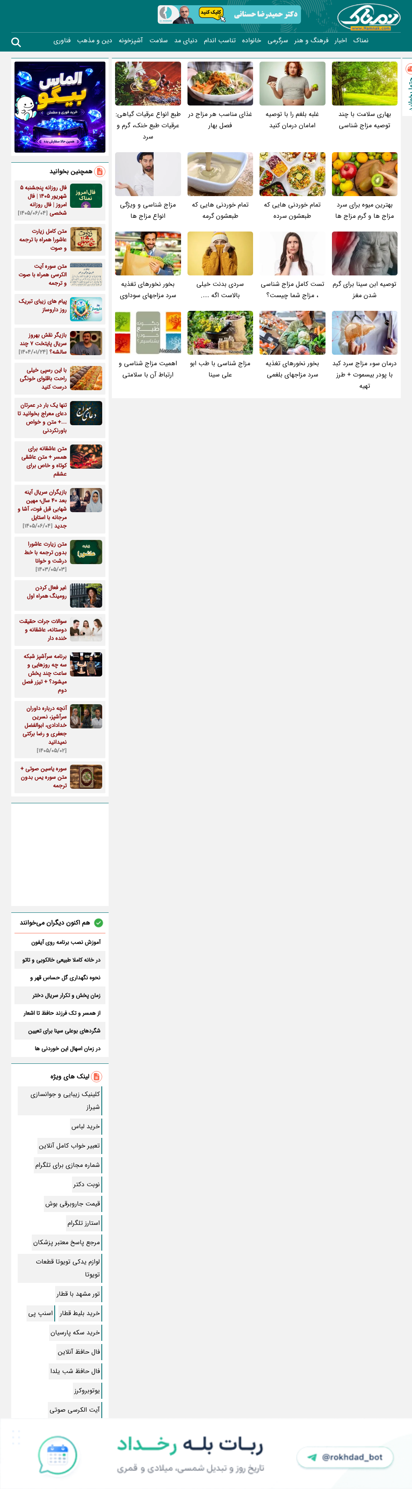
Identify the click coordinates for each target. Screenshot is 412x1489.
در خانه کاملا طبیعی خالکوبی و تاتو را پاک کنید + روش (62, 960)
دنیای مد (186, 40)
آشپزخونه (131, 40)
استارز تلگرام (84, 1223)
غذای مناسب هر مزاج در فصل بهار (220, 119)
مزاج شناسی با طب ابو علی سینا (220, 369)
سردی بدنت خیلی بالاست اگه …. (220, 289)
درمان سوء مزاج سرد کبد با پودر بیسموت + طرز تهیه (364, 374)
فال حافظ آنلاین (79, 1352)
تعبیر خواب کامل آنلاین (69, 1146)
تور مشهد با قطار (78, 1294)
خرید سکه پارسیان (75, 1333)
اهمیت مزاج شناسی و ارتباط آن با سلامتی (148, 369)
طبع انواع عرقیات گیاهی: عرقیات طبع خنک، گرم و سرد (148, 125)
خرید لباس (86, 1126)
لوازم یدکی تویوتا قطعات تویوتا (68, 1268)
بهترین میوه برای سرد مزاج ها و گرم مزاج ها (364, 210)
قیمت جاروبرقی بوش (72, 1204)
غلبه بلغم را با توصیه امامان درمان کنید (292, 119)
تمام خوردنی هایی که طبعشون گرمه (220, 210)
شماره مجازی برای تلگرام (67, 1165)
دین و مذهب (94, 40)
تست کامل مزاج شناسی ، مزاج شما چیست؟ (292, 289)
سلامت (158, 40)
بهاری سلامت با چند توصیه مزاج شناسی (364, 119)
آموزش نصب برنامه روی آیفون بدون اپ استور (66, 942)
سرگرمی (278, 40)
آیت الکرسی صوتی (74, 1410)
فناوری (62, 40)
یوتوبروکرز (87, 1391)
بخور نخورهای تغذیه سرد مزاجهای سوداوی (148, 289)
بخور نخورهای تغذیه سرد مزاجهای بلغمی (292, 369)
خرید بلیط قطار (80, 1313)
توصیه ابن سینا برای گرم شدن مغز (364, 289)
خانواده (251, 40)
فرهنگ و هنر (311, 40)
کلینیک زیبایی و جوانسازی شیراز (65, 1100)
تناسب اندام (220, 40)
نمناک (361, 40)
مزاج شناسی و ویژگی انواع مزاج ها (148, 210)
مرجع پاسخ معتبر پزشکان (66, 1242)
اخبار (341, 40)
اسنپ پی (40, 1313)
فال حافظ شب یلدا (75, 1371)
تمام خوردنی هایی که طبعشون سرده (292, 210)
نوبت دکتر (87, 1184)
